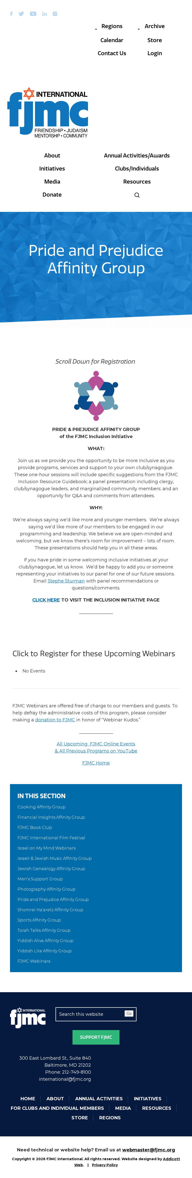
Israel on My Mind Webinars (47, 848)
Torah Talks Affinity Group (44, 930)
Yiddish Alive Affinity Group (46, 940)
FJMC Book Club (35, 827)
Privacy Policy (105, 1165)
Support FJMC (96, 1037)
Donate (52, 194)
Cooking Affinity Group (42, 807)
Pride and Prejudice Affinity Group (53, 899)
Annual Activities (99, 1099)
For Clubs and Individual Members (57, 1108)
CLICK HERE (46, 600)
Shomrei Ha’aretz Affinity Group (50, 909)
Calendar (111, 40)
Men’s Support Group (40, 879)
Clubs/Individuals (137, 168)
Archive (155, 26)
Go (129, 1013)
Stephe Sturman (66, 581)
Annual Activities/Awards (137, 155)
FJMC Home (96, 763)
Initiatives (52, 168)
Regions (112, 26)
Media (52, 181)
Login (155, 53)
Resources (137, 181)
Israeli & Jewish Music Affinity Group (55, 858)
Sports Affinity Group (39, 920)
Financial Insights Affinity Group (51, 817)
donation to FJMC (55, 720)
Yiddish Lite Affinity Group (45, 951)
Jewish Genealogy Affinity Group (51, 868)
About (52, 155)
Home (27, 1099)
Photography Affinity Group (47, 889)
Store (155, 40)
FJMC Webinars (34, 961)
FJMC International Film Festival (51, 837)
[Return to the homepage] (48, 112)
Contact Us (112, 53)
